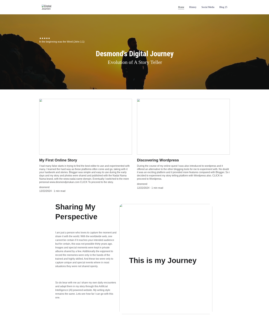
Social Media (207, 7)
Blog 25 (223, 7)
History (192, 7)
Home (181, 7)
